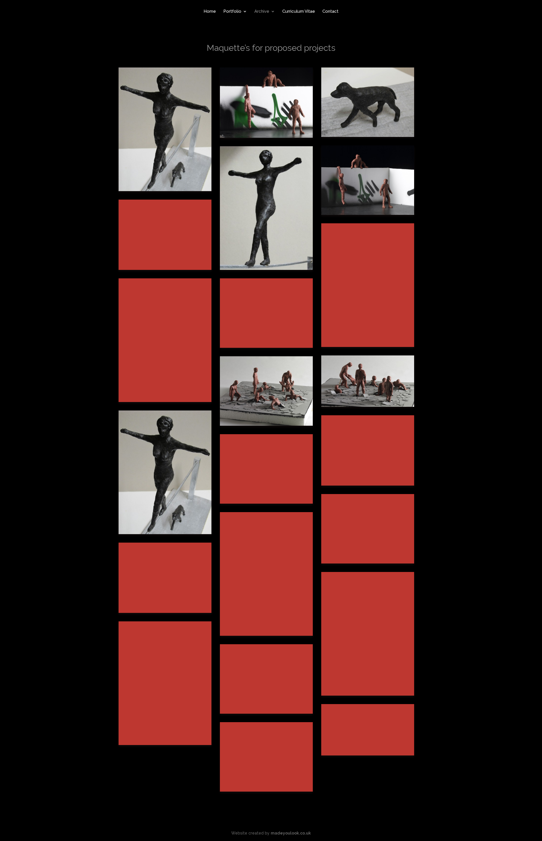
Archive (261, 11)
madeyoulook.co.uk (291, 833)
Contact (330, 11)
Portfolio (232, 11)
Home (210, 11)
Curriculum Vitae (298, 11)
